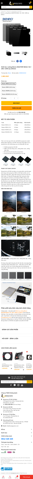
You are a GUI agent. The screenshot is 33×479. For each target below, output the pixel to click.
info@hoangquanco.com (12, 426)
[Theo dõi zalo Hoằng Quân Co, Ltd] (14, 385)
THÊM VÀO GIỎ (16, 108)
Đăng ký (29, 381)
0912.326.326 (21, 112)
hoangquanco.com (6, 317)
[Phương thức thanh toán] (8, 452)
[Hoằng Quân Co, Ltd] (16, 3)
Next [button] (30, 33)
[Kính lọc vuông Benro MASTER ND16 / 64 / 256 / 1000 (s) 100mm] (16, 33)
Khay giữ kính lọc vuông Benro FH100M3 (7, 365)
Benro (9, 73)
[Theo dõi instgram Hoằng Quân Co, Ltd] (18, 385)
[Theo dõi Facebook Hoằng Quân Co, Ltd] (11, 385)
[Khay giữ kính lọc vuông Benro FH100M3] (7, 356)
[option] (16, 33)
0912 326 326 (7, 439)
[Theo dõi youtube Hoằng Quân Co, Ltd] (22, 385)
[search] (30, 7)
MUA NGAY (16, 103)
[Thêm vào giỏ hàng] (11, 368)
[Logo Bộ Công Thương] (6, 468)
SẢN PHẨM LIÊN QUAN (9, 348)
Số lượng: (4, 98)
